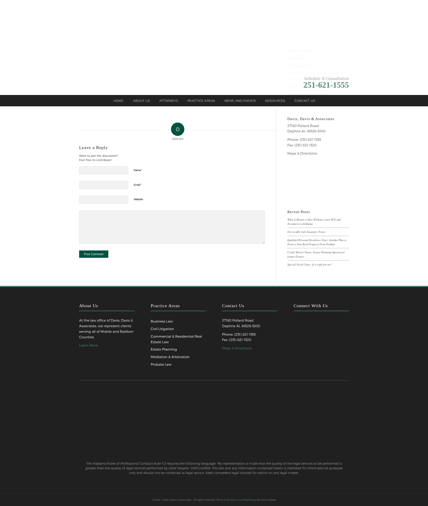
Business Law (162, 321)
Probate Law (161, 364)
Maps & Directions (302, 153)
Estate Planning (164, 349)
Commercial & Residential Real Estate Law (176, 339)
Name (138, 170)
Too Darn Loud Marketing (241, 499)
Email (138, 184)
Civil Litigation (162, 329)
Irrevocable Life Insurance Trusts (306, 232)
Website (138, 199)
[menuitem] (118, 100)
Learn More (88, 345)
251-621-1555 (326, 85)
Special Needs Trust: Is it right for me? (309, 264)
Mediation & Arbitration (170, 357)
